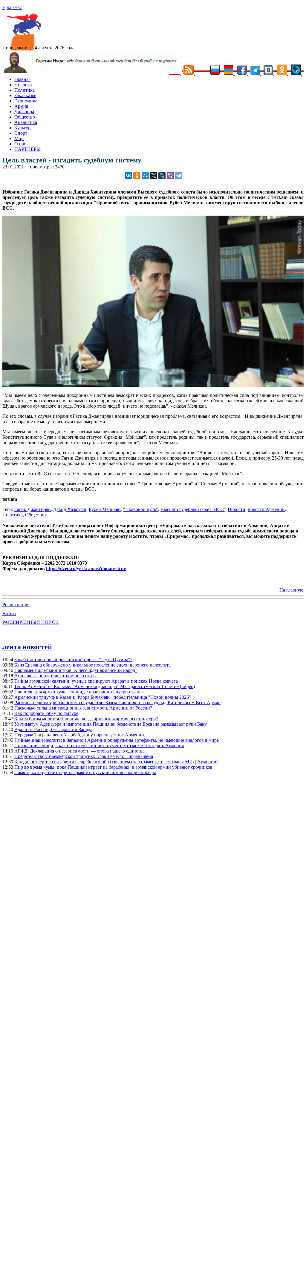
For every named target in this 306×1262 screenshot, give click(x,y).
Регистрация (16, 604)
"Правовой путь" (140, 509)
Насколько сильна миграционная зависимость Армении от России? (83, 707)
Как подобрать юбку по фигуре (46, 713)
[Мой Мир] (145, 175)
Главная (22, 79)
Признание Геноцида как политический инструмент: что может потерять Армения (99, 745)
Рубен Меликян (105, 509)
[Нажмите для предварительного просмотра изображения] (153, 385)
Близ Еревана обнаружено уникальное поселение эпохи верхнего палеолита (92, 664)
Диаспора (24, 111)
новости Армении (266, 509)
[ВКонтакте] (128, 175)
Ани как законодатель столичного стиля (55, 675)
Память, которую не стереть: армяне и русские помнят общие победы (85, 772)
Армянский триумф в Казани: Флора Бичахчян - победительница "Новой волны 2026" (102, 697)
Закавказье (25, 95)
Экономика (25, 100)
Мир (19, 138)
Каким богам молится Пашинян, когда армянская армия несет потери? (86, 718)
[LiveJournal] (162, 175)
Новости (23, 84)
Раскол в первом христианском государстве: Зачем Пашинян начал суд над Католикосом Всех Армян (117, 702)
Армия (21, 106)
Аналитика (25, 122)
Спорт (20, 133)
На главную (291, 589)
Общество (24, 116)
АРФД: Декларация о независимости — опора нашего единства (79, 750)
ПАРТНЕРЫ (27, 149)
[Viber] (170, 175)
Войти (9, 613)
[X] (153, 175)
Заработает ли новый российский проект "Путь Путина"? (73, 659)
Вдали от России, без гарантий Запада (53, 729)
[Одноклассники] (136, 175)
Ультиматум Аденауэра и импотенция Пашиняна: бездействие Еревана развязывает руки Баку (110, 724)
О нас (20, 143)
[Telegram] (178, 175)
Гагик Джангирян (32, 509)
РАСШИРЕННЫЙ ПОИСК (30, 622)
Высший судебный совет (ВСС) (192, 509)
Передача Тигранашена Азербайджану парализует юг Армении (79, 734)
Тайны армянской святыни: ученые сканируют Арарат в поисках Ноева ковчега (96, 681)
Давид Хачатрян (69, 509)
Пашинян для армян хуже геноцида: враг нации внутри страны (79, 691)
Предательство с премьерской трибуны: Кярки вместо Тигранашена (83, 756)
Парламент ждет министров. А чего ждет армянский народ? (75, 670)
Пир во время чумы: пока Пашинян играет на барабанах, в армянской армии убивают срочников (113, 767)
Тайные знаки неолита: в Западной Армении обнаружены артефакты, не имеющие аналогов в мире (116, 740)
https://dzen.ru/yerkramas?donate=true (86, 568)
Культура (23, 127)
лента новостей (27, 647)
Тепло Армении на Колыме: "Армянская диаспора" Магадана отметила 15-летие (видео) (104, 686)
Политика (24, 90)
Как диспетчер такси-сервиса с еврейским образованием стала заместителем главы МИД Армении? (116, 761)
